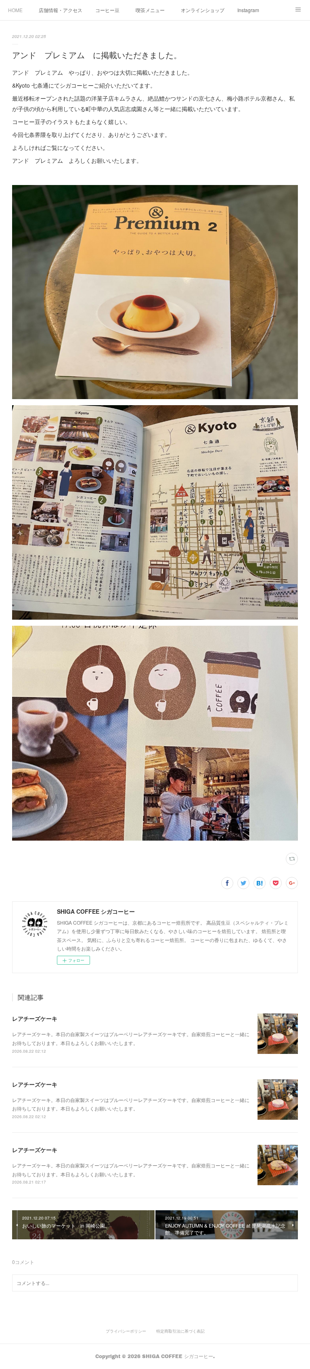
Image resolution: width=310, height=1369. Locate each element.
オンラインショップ (202, 9)
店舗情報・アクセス (60, 9)
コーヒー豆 (107, 9)
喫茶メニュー (150, 9)
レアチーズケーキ (34, 1018)
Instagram (248, 9)
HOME (15, 9)
